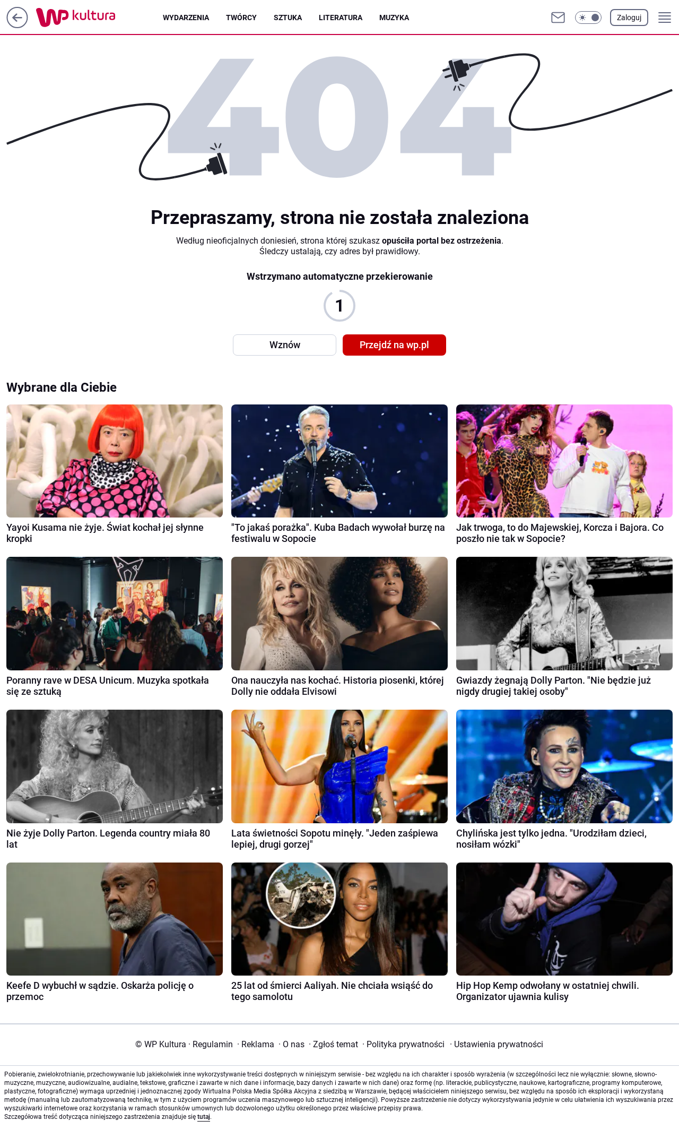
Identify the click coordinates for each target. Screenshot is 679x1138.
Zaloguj (629, 17)
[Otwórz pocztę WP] (558, 17)
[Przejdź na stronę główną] (17, 25)
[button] (588, 17)
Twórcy (241, 17)
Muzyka (394, 17)
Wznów (284, 344)
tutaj (203, 1116)
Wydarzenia (186, 17)
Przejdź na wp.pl (394, 344)
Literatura (340, 17)
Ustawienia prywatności (496, 1044)
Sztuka (288, 17)
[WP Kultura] (99, 17)
